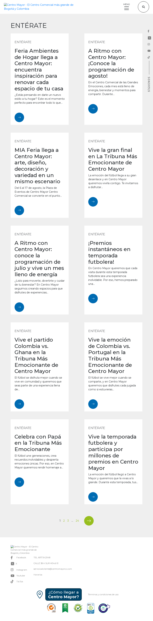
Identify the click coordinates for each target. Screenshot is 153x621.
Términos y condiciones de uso (103, 594)
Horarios (38, 574)
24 (77, 520)
